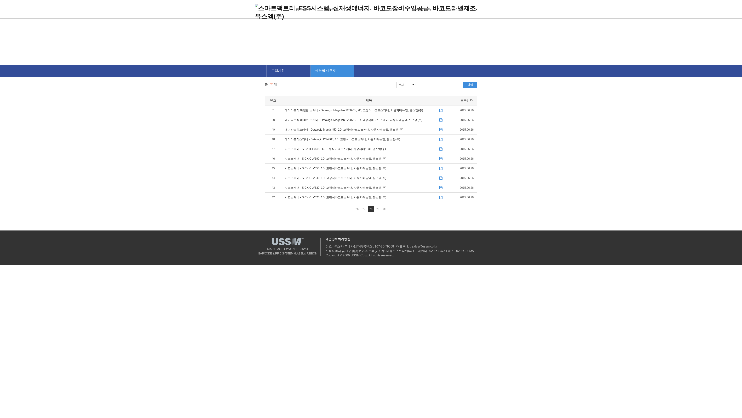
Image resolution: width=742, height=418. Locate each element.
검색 (470, 84)
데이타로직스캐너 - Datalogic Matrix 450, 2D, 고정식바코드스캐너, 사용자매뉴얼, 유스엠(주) (344, 129)
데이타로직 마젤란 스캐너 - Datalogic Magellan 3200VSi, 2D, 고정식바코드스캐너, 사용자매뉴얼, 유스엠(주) (354, 110)
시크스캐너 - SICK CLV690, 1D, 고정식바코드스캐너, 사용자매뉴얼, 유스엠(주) (335, 158)
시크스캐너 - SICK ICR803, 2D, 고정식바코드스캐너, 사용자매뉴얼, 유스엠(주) (335, 149)
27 (364, 209)
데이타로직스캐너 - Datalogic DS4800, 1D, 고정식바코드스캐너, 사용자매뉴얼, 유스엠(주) (342, 139)
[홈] (260, 71)
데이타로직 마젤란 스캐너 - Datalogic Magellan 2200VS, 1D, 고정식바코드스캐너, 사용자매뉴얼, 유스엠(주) (353, 120)
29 (378, 209)
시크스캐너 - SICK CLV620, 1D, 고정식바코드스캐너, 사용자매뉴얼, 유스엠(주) (335, 197)
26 (357, 209)
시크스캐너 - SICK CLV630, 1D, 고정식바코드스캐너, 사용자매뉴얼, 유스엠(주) (335, 187)
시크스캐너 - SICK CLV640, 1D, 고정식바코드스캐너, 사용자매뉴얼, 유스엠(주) (335, 178)
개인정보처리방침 (338, 239)
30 (384, 209)
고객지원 (278, 71)
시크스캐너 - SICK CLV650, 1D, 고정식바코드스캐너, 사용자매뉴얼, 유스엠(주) (335, 168)
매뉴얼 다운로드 (327, 71)
